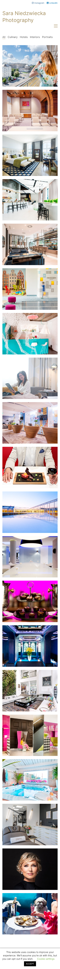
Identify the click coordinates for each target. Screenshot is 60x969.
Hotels (24, 37)
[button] (56, 26)
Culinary (13, 37)
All (3, 37)
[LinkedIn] (33, 952)
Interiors (35, 37)
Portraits (47, 37)
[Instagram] (25, 952)
